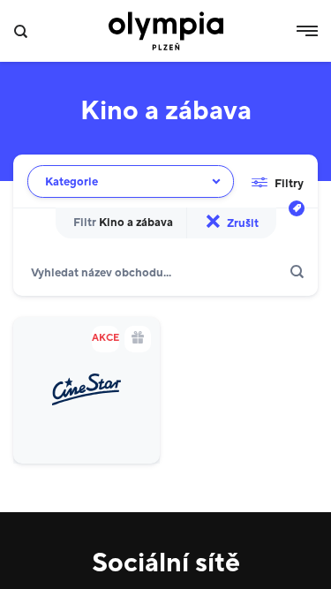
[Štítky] (297, 208)
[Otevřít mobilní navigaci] (307, 31)
